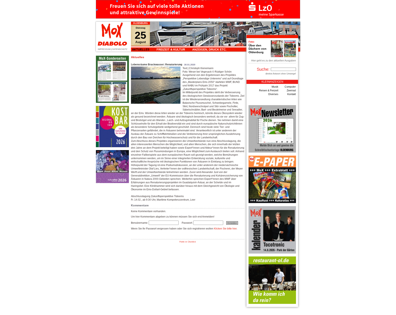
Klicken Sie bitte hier (225, 228)
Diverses (273, 94)
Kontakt (291, 94)
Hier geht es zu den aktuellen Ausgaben (273, 60)
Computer (290, 86)
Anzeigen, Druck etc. (209, 49)
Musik (275, 86)
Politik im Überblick (187, 242)
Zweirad (291, 90)
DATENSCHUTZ (119, 49)
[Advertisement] (112, 248)
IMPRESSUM (104, 49)
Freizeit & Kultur (171, 49)
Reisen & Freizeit (268, 90)
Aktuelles (140, 49)
